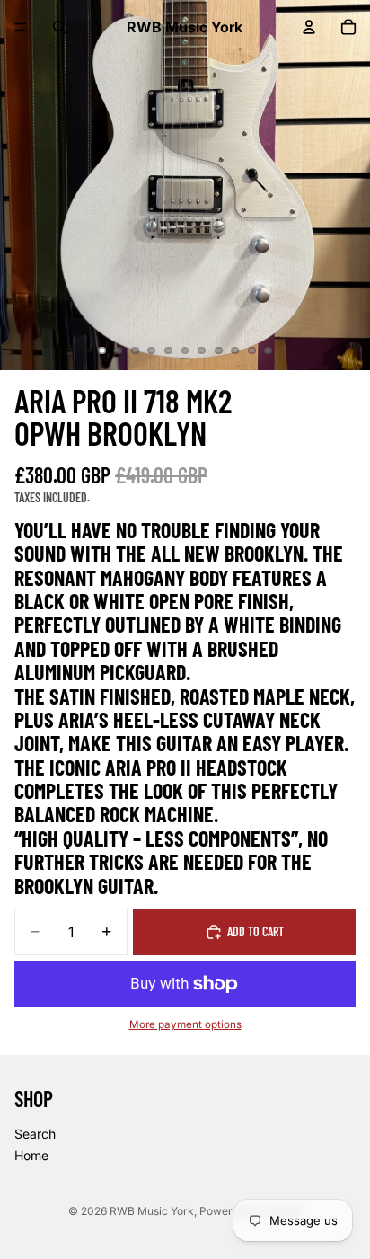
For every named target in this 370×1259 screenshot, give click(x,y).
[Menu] (20, 27)
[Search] (59, 27)
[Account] (309, 27)
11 (268, 350)
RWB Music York (152, 1211)
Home (31, 1154)
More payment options (185, 1024)
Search (35, 1133)
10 (251, 350)
